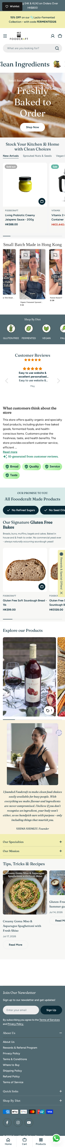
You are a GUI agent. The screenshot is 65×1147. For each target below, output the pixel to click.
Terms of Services (49, 1019)
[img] (32, 360)
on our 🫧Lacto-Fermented (32, 17)
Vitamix (55, 210)
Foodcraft (11, 210)
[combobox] (32, 48)
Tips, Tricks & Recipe (23, 863)
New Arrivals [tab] (11, 155)
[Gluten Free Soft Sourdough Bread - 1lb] (25, 570)
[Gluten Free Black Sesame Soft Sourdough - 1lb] (33, 394)
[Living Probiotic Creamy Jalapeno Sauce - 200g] (25, 185)
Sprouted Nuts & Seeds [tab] (37, 155)
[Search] (57, 48)
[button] (32, 279)
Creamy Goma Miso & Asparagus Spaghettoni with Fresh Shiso (22, 925)
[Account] (53, 36)
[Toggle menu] (5, 36)
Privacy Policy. (16, 1024)
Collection (15, 21)
